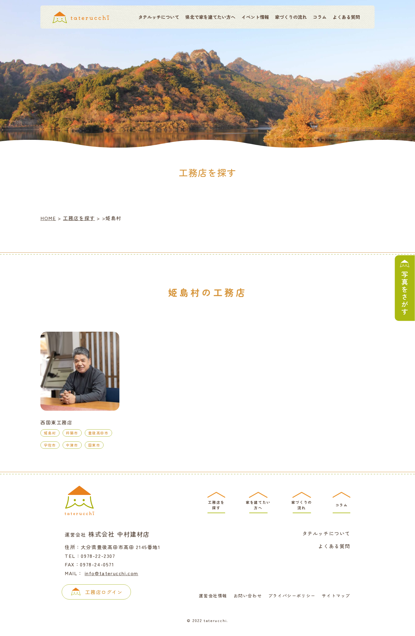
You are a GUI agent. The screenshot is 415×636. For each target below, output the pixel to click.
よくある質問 (346, 17)
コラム (320, 17)
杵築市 (72, 432)
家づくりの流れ (291, 17)
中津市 (72, 445)
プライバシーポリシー (292, 596)
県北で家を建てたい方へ (210, 17)
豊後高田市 (98, 432)
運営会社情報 (213, 596)
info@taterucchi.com (111, 573)
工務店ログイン (103, 592)
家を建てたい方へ (258, 504)
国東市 (94, 445)
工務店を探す (79, 218)
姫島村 (50, 432)
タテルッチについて (158, 17)
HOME (48, 218)
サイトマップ (336, 596)
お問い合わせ (248, 596)
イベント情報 (255, 17)
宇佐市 (50, 445)
